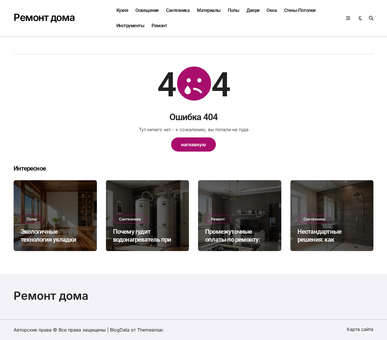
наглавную (193, 144)
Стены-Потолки (300, 10)
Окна (272, 10)
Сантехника (178, 10)
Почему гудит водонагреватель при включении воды (142, 239)
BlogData (119, 330)
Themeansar (150, 330)
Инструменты (130, 25)
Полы (233, 10)
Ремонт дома (44, 17)
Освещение (147, 10)
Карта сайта (360, 329)
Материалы (209, 10)
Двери (253, 10)
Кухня (122, 10)
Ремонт (159, 25)
